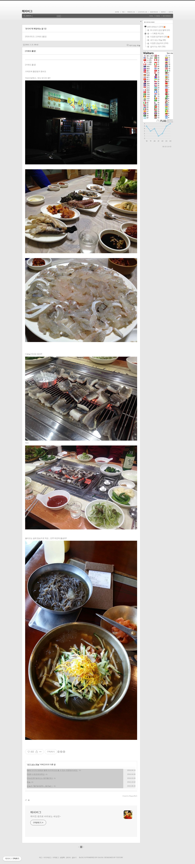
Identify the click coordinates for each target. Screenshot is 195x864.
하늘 (28, 782)
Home (117, 12)
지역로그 (56, 857)
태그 (40, 857)
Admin (163, 12)
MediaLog (131, 12)
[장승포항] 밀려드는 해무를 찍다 (40, 778)
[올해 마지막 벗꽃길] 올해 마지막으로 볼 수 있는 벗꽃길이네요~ (52, 770)
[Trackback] (26, 800)
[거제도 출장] (41, 36)
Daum (100, 857)
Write (170, 12)
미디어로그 (47, 857)
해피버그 (27, 11)
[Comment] (28, 800)
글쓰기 (74, 857)
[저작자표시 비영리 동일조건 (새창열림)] (61, 751)
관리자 (68, 857)
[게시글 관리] (40, 751)
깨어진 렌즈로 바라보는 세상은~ (45, 816)
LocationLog (142, 12)
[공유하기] (37, 751)
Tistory (119, 857)
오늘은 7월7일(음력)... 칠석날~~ (40, 786)
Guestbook (154, 12)
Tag (123, 12)
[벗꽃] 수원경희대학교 (36, 774)
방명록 (62, 857)
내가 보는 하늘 (134, 45)
